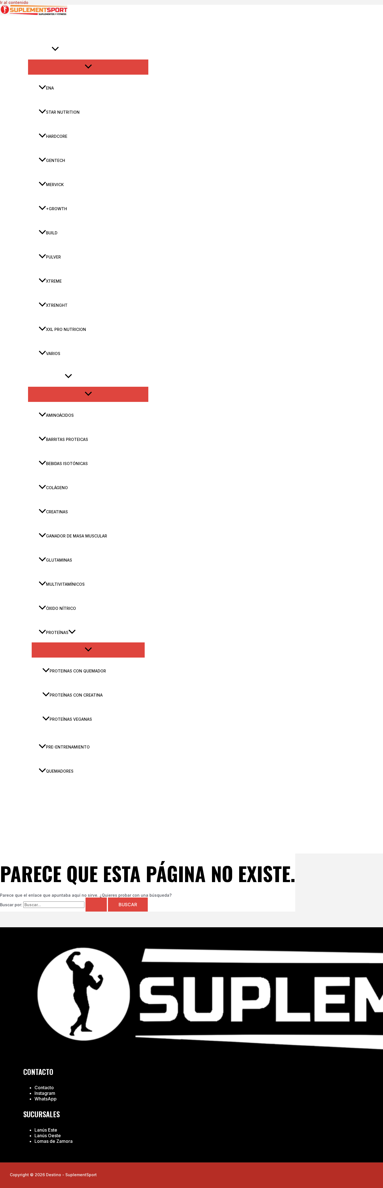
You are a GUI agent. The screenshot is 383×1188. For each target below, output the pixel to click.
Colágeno (57, 487)
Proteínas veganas (71, 719)
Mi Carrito (46, 833)
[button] (55, 49)
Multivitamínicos (65, 584)
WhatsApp (45, 1099)
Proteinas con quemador (78, 671)
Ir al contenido (14, 2)
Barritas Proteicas (67, 439)
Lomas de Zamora (53, 1141)
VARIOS (53, 353)
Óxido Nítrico (61, 608)
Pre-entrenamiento (68, 747)
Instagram (44, 1093)
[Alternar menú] (88, 66)
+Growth (56, 208)
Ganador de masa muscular (76, 536)
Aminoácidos (60, 415)
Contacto (46, 814)
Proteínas (57, 632)
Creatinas (57, 511)
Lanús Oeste (47, 1135)
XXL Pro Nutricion (66, 329)
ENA (50, 88)
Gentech (55, 160)
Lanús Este (45, 1130)
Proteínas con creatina (76, 695)
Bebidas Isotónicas (67, 463)
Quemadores (59, 771)
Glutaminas (59, 560)
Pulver (53, 257)
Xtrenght (57, 305)
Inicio (41, 30)
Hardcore (56, 136)
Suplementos (50, 376)
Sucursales (48, 794)
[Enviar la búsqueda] (96, 905)
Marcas (43, 49)
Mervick (55, 184)
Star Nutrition (63, 112)
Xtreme (54, 281)
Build (51, 232)
